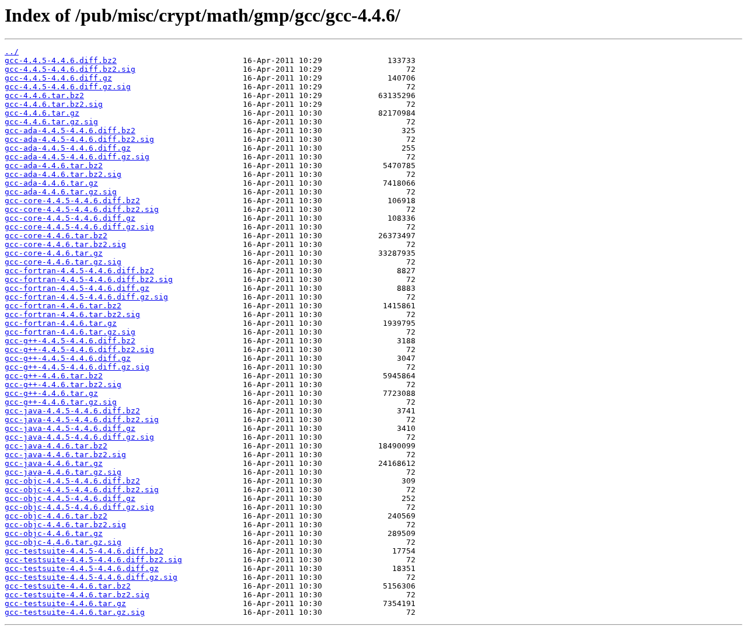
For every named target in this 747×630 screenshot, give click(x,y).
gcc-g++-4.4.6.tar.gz (51, 393)
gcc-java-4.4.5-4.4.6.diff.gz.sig (79, 437)
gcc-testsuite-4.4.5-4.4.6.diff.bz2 (84, 551)
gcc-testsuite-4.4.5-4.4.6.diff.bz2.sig (93, 559)
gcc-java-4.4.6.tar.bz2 (56, 445)
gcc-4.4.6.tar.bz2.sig (54, 104)
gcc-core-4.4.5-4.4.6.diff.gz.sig (79, 226)
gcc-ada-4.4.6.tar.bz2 (54, 165)
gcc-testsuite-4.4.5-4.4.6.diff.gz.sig (91, 577)
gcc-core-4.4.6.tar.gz (54, 253)
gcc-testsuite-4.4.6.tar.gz (65, 603)
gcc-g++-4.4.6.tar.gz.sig (61, 402)
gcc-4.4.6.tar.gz (42, 113)
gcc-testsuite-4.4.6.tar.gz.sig (75, 612)
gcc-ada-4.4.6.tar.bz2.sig (63, 174)
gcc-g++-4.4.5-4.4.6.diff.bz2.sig (79, 349)
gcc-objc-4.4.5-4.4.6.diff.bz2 (72, 480)
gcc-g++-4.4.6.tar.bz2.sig (63, 384)
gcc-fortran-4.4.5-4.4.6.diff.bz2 (79, 270)
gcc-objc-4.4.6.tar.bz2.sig (65, 524)
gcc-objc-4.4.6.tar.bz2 (56, 515)
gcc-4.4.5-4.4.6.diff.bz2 (61, 60)
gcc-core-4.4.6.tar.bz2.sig (65, 244)
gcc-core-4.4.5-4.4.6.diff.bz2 (72, 200)
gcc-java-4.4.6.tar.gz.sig (63, 472)
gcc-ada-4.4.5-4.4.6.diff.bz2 (70, 130)
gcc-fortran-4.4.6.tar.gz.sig (70, 332)
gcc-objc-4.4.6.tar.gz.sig (63, 542)
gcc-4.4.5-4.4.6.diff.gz (58, 78)
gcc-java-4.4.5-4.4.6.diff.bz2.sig (82, 419)
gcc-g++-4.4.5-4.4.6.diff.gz (68, 358)
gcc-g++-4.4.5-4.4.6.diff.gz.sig (77, 367)
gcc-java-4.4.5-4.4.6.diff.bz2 (72, 410)
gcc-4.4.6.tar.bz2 (44, 95)
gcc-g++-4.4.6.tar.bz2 (54, 375)
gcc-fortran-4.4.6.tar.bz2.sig (72, 314)
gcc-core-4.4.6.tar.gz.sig (63, 261)
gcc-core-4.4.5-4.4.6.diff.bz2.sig (82, 209)
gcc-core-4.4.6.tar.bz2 (56, 235)
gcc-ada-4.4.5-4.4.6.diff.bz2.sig (79, 139)
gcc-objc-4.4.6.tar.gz (54, 533)
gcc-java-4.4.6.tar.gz (54, 463)
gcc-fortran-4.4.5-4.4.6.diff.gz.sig (86, 297)
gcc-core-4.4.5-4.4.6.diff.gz (70, 218)
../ (12, 51)
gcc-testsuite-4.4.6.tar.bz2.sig (77, 594)
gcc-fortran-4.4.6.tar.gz (61, 323)
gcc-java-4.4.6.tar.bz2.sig (65, 454)
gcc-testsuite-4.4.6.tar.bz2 (68, 586)
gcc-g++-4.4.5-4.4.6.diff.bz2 (70, 340)
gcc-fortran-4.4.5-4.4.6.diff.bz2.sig (89, 279)
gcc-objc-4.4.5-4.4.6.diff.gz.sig (79, 507)
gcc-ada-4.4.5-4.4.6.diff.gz (68, 148)
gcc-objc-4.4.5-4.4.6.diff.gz (70, 498)
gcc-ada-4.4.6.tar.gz (51, 183)
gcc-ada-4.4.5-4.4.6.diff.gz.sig (77, 156)
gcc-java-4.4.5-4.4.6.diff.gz (70, 428)
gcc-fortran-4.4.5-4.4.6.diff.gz (77, 288)
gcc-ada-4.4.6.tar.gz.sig (61, 191)
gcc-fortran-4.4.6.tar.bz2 (63, 305)
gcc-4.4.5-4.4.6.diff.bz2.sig (70, 69)
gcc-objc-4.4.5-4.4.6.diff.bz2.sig (82, 489)
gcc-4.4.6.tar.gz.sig (51, 121)
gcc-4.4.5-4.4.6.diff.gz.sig (68, 86)
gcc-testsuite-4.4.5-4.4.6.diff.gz (82, 568)
